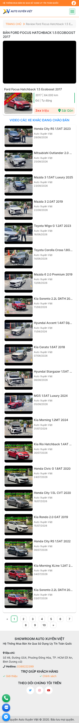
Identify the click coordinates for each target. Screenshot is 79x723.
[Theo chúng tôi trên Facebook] (74, 3)
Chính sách (49, 676)
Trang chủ (13, 24)
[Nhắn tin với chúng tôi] (6, 717)
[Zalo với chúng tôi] (6, 708)
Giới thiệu (11, 676)
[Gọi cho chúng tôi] (6, 698)
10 (44, 625)
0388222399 (25, 666)
